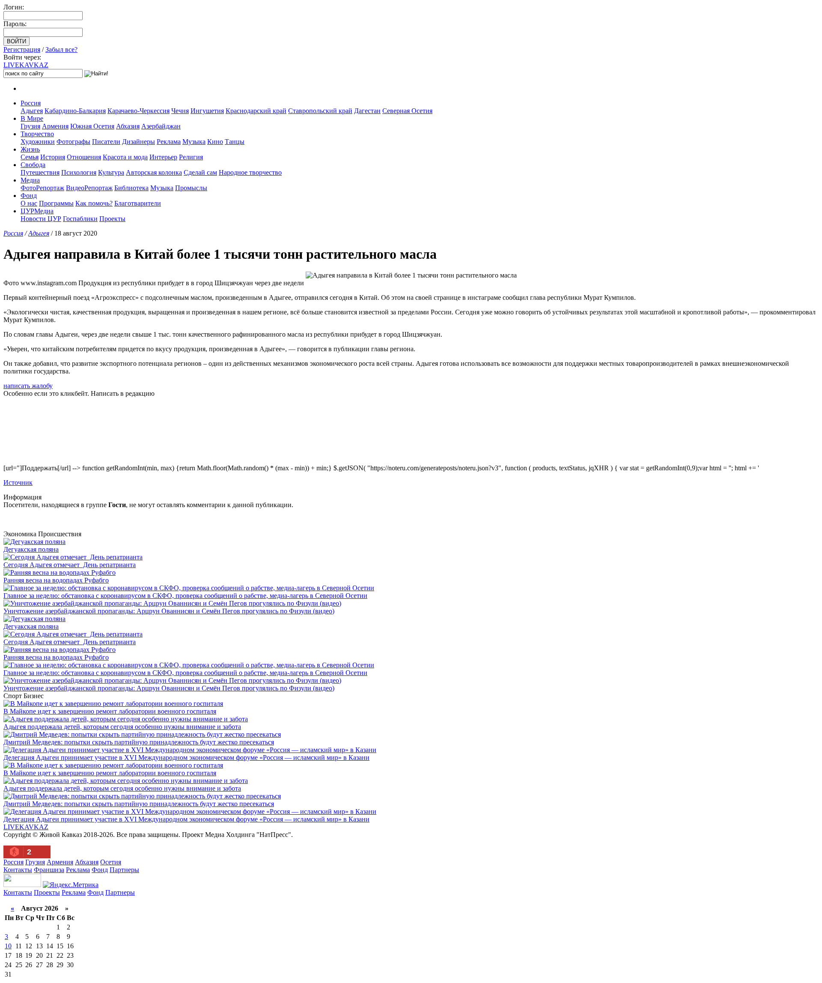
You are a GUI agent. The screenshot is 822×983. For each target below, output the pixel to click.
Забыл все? (61, 49)
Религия (191, 157)
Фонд (29, 195)
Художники (38, 141)
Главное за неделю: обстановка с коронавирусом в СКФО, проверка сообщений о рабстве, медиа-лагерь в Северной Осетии (185, 595)
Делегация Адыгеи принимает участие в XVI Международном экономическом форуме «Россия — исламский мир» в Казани (186, 757)
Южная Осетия (92, 126)
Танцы (234, 141)
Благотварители (137, 203)
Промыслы (191, 187)
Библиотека (131, 187)
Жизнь (30, 149)
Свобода (33, 164)
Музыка (194, 141)
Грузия (30, 126)
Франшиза (49, 869)
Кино (215, 141)
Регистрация (21, 49)
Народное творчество (250, 172)
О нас (29, 203)
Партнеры (124, 869)
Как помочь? (94, 203)
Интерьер (163, 157)
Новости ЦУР (41, 218)
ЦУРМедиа (37, 211)
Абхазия (128, 126)
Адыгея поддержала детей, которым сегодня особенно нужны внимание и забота (122, 726)
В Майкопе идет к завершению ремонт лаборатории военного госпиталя (109, 711)
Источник (18, 482)
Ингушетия (207, 110)
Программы (56, 203)
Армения (55, 126)
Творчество (37, 133)
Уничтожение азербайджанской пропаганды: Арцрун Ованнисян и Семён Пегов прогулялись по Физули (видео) (168, 611)
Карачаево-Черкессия (138, 110)
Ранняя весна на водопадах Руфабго (56, 580)
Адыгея (32, 110)
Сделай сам (200, 172)
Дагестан (367, 110)
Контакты (17, 869)
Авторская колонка (154, 172)
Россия (31, 103)
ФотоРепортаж (42, 187)
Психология (78, 172)
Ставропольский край (320, 110)
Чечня (180, 110)
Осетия (110, 862)
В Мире (32, 118)
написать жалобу (28, 385)
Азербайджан (161, 126)
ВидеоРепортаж (89, 187)
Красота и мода (125, 157)
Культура (111, 172)
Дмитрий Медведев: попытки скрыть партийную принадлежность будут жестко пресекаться (138, 742)
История (52, 157)
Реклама (169, 141)
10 (8, 946)
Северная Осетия (407, 110)
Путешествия (40, 172)
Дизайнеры (138, 141)
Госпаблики (80, 218)
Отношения (84, 157)
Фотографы (73, 141)
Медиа (30, 180)
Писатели (106, 141)
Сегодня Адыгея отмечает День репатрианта (69, 564)
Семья (30, 157)
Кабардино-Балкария (75, 110)
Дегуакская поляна (31, 549)
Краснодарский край (256, 110)
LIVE (25, 65)
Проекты (112, 218)
